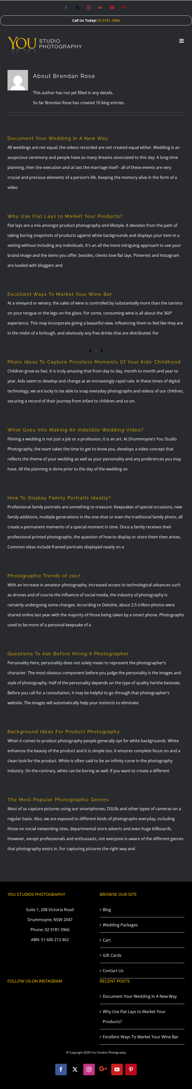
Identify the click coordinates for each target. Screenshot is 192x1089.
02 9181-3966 (109, 20)
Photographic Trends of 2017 (44, 575)
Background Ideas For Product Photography (64, 731)
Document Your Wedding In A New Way (58, 138)
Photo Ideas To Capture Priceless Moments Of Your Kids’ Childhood (94, 361)
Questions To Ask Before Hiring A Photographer (68, 653)
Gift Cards (112, 955)
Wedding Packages (120, 925)
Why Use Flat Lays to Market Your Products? (65, 216)
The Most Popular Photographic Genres (58, 799)
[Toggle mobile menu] (181, 40)
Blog (107, 909)
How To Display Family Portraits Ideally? (59, 497)
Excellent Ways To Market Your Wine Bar (60, 294)
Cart (107, 940)
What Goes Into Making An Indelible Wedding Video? (76, 429)
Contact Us (113, 970)
